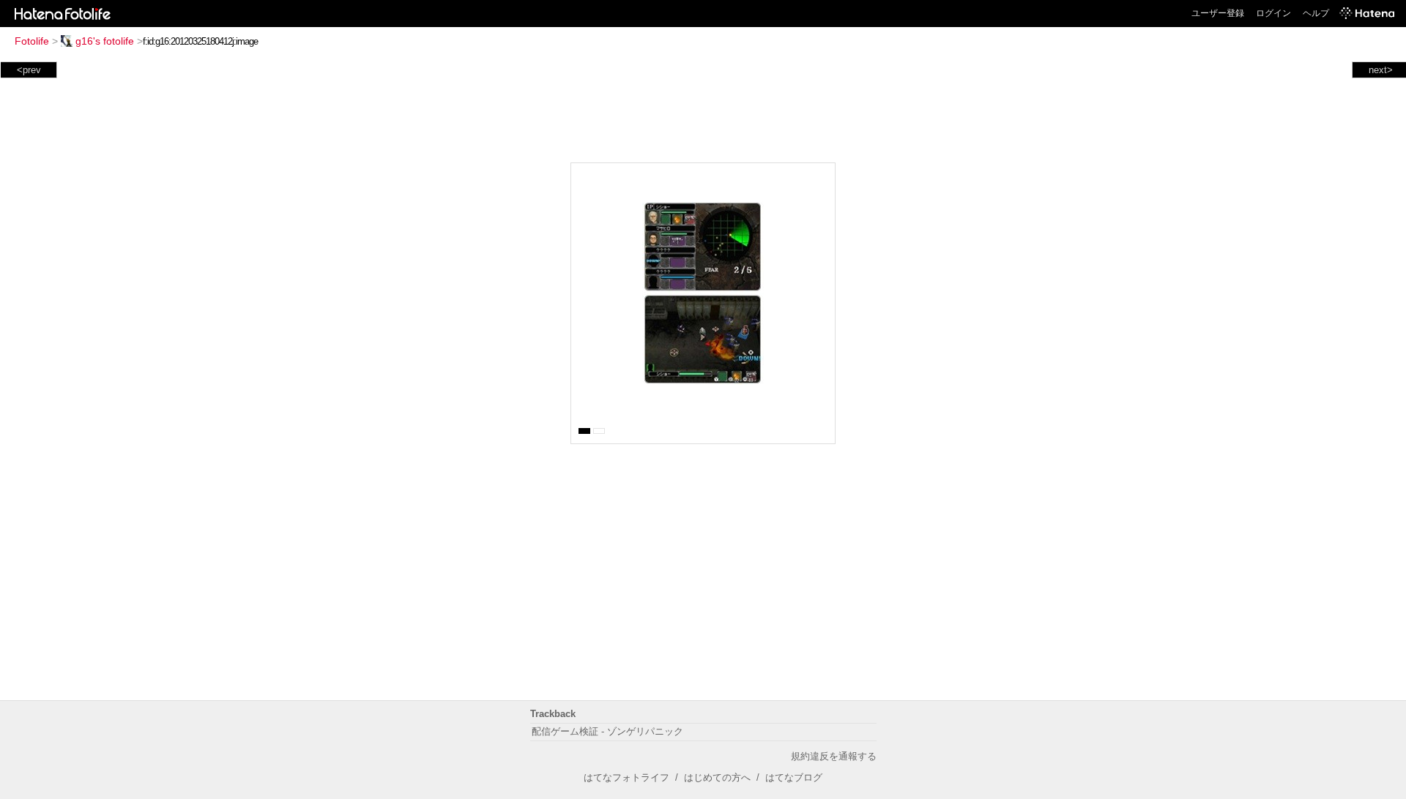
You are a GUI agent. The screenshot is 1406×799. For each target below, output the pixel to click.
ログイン (1273, 13)
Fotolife (32, 41)
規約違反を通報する (834, 756)
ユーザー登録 (1217, 13)
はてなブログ (793, 777)
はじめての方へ (717, 777)
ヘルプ (1316, 13)
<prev (29, 69)
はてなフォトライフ (626, 777)
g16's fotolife (104, 41)
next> (1381, 69)
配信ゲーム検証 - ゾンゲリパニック (607, 731)
